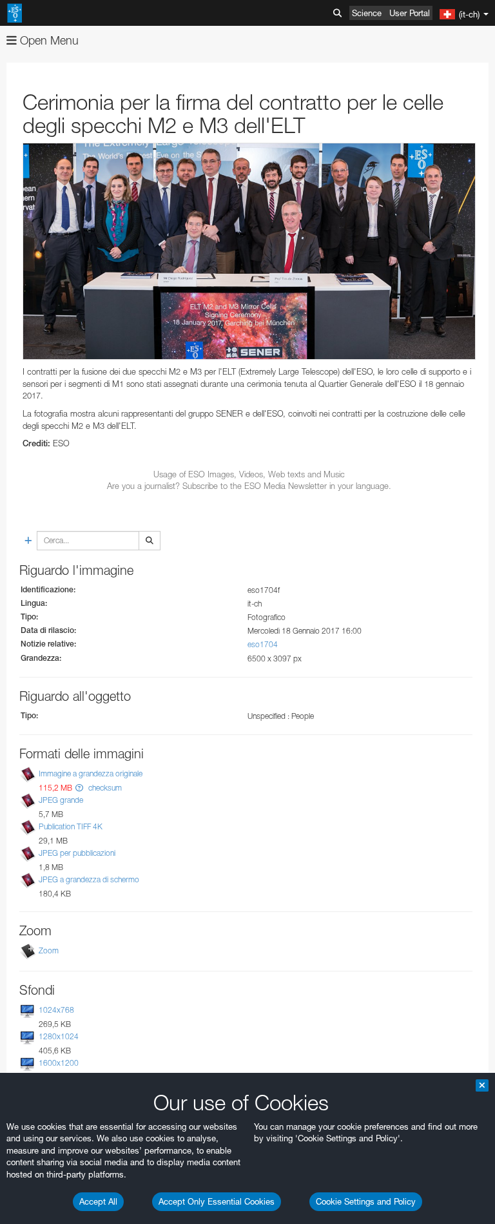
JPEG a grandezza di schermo (89, 880)
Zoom (49, 950)
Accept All (98, 1201)
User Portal (409, 13)
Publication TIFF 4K (70, 826)
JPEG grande (61, 800)
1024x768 (56, 1010)
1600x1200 (59, 1063)
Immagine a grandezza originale (90, 773)
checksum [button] (104, 788)
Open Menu (48, 40)
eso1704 (263, 644)
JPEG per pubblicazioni (77, 853)
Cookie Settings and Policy (366, 1201)
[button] (79, 788)
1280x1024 (59, 1036)
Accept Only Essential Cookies (217, 1201)
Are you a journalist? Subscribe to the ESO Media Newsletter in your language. (249, 486)
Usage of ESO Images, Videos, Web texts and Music (249, 474)
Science (367, 13)
